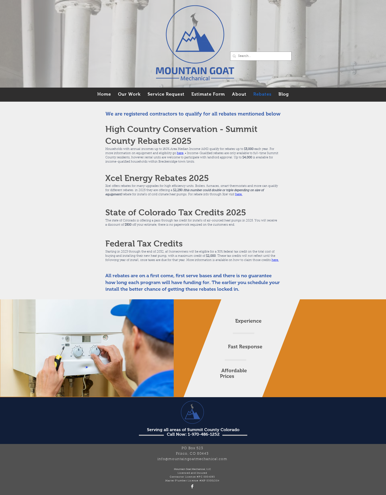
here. (275, 260)
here (180, 153)
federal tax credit (235, 251)
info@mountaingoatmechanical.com (192, 459)
